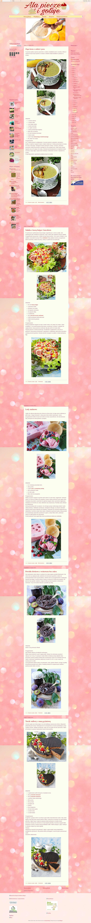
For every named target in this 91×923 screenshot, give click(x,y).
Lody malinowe (31, 409)
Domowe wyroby (74, 143)
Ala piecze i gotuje (75, 59)
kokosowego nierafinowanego (41, 136)
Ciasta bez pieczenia (74, 134)
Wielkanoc (73, 167)
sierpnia (74, 85)
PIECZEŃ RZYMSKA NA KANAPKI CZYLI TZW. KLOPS (18, 202)
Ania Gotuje (13, 169)
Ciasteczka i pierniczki (75, 136)
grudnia (74, 77)
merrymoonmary (47, 920)
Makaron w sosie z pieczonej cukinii (18, 210)
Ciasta (72, 133)
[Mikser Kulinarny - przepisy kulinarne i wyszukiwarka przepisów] (52, 910)
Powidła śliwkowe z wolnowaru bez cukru (41, 571)
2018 (73, 76)
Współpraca (37, 16)
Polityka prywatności (62, 16)
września (75, 83)
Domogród (13, 172)
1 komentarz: (40, 712)
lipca (74, 100)
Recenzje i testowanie (74, 153)
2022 (73, 68)
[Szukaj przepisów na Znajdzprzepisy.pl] (48, 913)
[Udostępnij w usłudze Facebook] (50, 202)
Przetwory (72, 151)
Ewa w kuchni (13, 181)
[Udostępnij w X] (49, 202)
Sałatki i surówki (74, 156)
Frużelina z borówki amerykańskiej (17, 122)
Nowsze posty (27, 888)
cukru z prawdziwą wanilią (37, 488)
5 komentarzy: (40, 381)
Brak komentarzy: (41, 202)
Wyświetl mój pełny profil (75, 61)
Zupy (72, 170)
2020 (73, 72)
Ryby (72, 155)
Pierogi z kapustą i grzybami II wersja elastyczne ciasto (18, 226)
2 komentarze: (40, 883)
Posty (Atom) (30, 890)
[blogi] (10, 917)
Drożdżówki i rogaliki (74, 145)
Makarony (72, 146)
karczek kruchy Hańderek (37, 315)
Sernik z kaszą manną (17, 147)
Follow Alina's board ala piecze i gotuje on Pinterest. (75, 53)
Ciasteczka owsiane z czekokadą (14, 183)
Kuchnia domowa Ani (15, 185)
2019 (73, 74)
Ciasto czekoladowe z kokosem (17, 115)
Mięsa (72, 148)
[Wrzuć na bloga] (48, 202)
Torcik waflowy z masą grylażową (38, 721)
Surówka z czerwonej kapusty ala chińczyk (18, 159)
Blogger (61, 920)
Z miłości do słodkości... (15, 223)
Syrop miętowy (17, 152)
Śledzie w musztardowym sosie (18, 217)
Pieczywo (72, 150)
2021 (73, 70)
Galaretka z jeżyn (18, 139)
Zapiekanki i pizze (74, 168)
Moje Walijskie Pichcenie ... (16, 199)
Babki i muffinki (73, 129)
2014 (73, 120)
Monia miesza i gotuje (15, 207)
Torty (72, 165)
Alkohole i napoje (74, 128)
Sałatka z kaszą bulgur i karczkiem (38, 230)
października (75, 81)
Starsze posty (65, 888)
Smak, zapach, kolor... (15, 215)
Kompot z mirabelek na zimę (15, 169)
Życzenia (72, 172)
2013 (73, 122)
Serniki (72, 158)
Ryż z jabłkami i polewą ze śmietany (17, 109)
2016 (73, 116)
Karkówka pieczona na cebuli (18, 187)
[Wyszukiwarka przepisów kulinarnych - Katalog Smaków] (13, 912)
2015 (73, 118)
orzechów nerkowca (36, 796)
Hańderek (45, 238)
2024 (73, 66)
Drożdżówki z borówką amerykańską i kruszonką (17, 135)
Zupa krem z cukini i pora (35, 49)
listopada (75, 79)
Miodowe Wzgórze (14, 193)
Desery (72, 141)
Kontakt (44, 16)
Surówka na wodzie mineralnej (18, 128)
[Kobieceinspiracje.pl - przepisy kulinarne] (16, 898)
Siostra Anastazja (74, 160)
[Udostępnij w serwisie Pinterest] (51, 202)
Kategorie (51, 16)
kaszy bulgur (35, 304)
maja (74, 104)
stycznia (74, 112)
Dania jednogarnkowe (74, 138)
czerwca (74, 102)
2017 (73, 114)
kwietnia (74, 106)
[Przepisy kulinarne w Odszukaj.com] (13, 903)
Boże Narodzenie (74, 131)
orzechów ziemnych (36, 794)
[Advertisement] (46, 215)
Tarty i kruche (73, 162)
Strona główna (27, 16)
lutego (74, 110)
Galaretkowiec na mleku (18, 103)
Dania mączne (73, 140)
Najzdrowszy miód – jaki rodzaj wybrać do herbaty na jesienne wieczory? (15, 195)
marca (74, 108)
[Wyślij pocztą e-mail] (46, 202)
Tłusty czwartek (73, 163)
